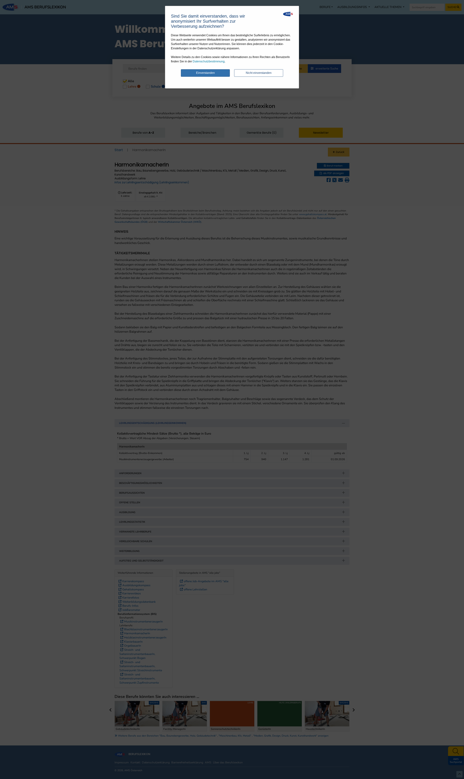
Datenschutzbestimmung (209, 61)
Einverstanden (205, 72)
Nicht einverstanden (259, 72)
